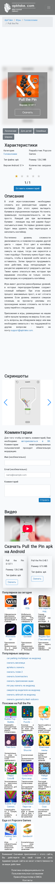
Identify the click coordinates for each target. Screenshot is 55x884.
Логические (10, 131)
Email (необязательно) (15, 469)
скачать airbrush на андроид (21, 694)
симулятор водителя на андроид (23, 690)
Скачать (27, 112)
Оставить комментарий (27, 188)
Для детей (26, 131)
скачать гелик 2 (15, 672)
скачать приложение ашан (20, 681)
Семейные (41, 131)
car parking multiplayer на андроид (24, 658)
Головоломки (10, 154)
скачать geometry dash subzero (23, 699)
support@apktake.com (22, 330)
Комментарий (11, 482)
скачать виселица (16, 663)
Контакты (27, 880)
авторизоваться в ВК (35, 441)
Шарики (8, 137)
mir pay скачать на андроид (21, 685)
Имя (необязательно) (15, 457)
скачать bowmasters (17, 676)
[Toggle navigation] (49, 7)
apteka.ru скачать (15, 667)
